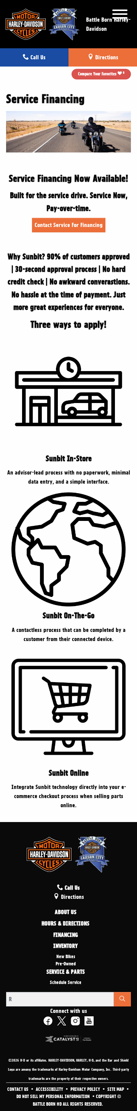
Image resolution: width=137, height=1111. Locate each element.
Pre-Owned (66, 964)
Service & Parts (65, 972)
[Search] (122, 999)
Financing (65, 935)
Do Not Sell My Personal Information (53, 1097)
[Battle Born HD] (43, 23)
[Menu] (120, 15)
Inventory (65, 946)
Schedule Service (65, 982)
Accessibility (50, 1089)
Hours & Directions (65, 924)
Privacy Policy (85, 1089)
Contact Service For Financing (69, 225)
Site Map (116, 1089)
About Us (65, 912)
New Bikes (65, 957)
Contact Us (18, 1089)
